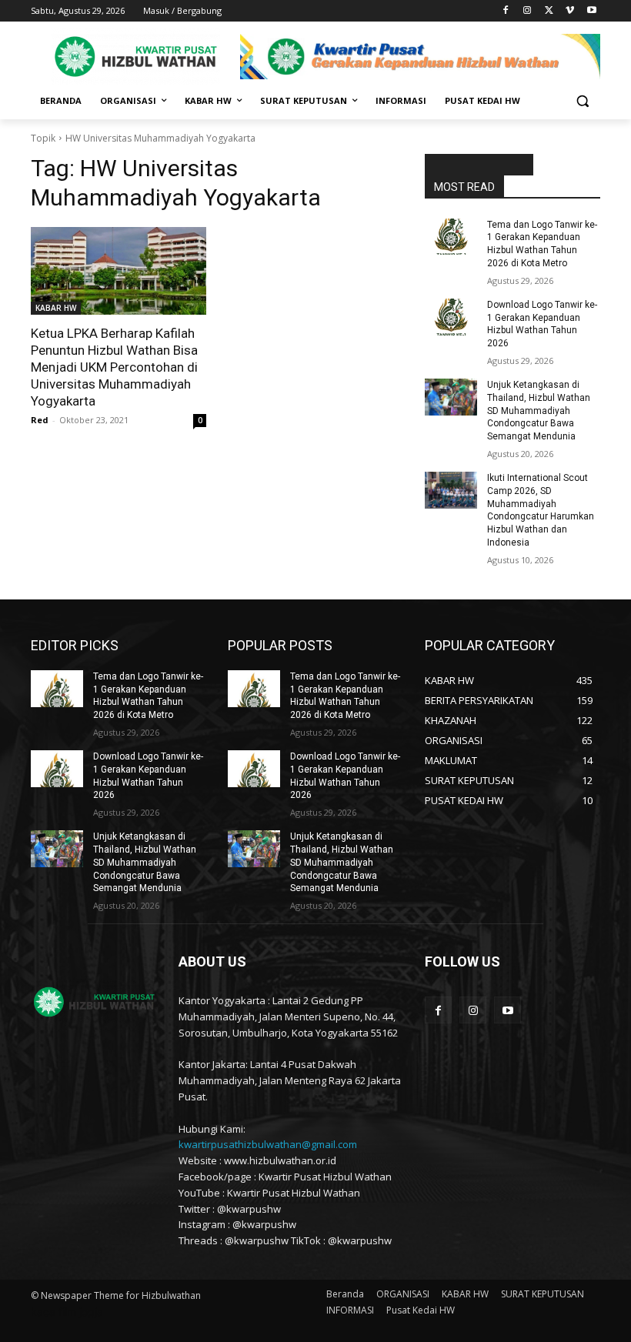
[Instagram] (527, 11)
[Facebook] (506, 11)
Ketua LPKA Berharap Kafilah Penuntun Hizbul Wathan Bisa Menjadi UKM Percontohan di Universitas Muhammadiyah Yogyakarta (114, 367)
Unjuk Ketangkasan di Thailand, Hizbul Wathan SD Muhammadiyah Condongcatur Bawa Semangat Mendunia (538, 410)
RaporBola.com (479, 165)
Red (39, 420)
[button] (582, 101)
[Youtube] (591, 11)
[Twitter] (549, 11)
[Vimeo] (570, 11)
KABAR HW (55, 307)
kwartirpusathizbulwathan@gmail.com (268, 1144)
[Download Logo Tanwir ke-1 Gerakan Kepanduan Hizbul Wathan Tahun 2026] (451, 317)
